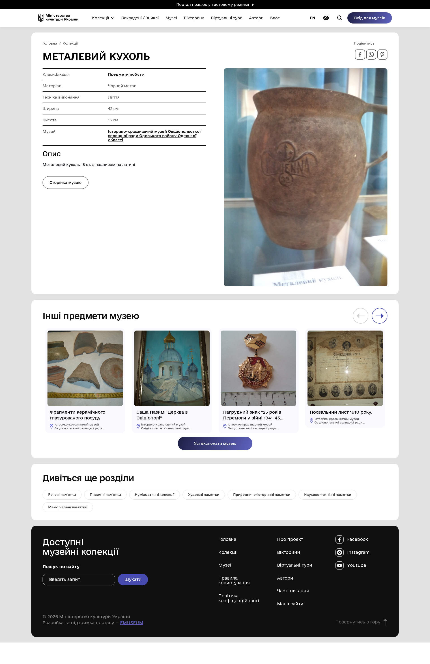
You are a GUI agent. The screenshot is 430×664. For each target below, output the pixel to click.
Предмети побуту (126, 74)
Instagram (358, 552)
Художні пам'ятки (203, 494)
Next (379, 316)
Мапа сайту (290, 604)
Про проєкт (290, 539)
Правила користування (234, 580)
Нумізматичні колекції (154, 494)
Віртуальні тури (294, 565)
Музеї (224, 565)
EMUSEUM (131, 622)
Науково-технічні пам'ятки (327, 494)
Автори (285, 578)
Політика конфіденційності (238, 598)
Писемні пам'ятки (105, 494)
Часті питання (293, 591)
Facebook (357, 539)
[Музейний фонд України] (60, 18)
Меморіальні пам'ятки (67, 507)
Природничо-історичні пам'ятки (261, 494)
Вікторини (288, 552)
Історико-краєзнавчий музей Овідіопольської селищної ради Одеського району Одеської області (154, 135)
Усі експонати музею (215, 443)
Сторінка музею (65, 182)
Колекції (228, 552)
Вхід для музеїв (369, 18)
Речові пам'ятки (62, 494)
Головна (227, 539)
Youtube (356, 565)
